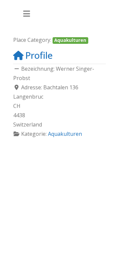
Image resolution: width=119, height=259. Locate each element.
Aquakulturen (70, 40)
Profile (39, 55)
